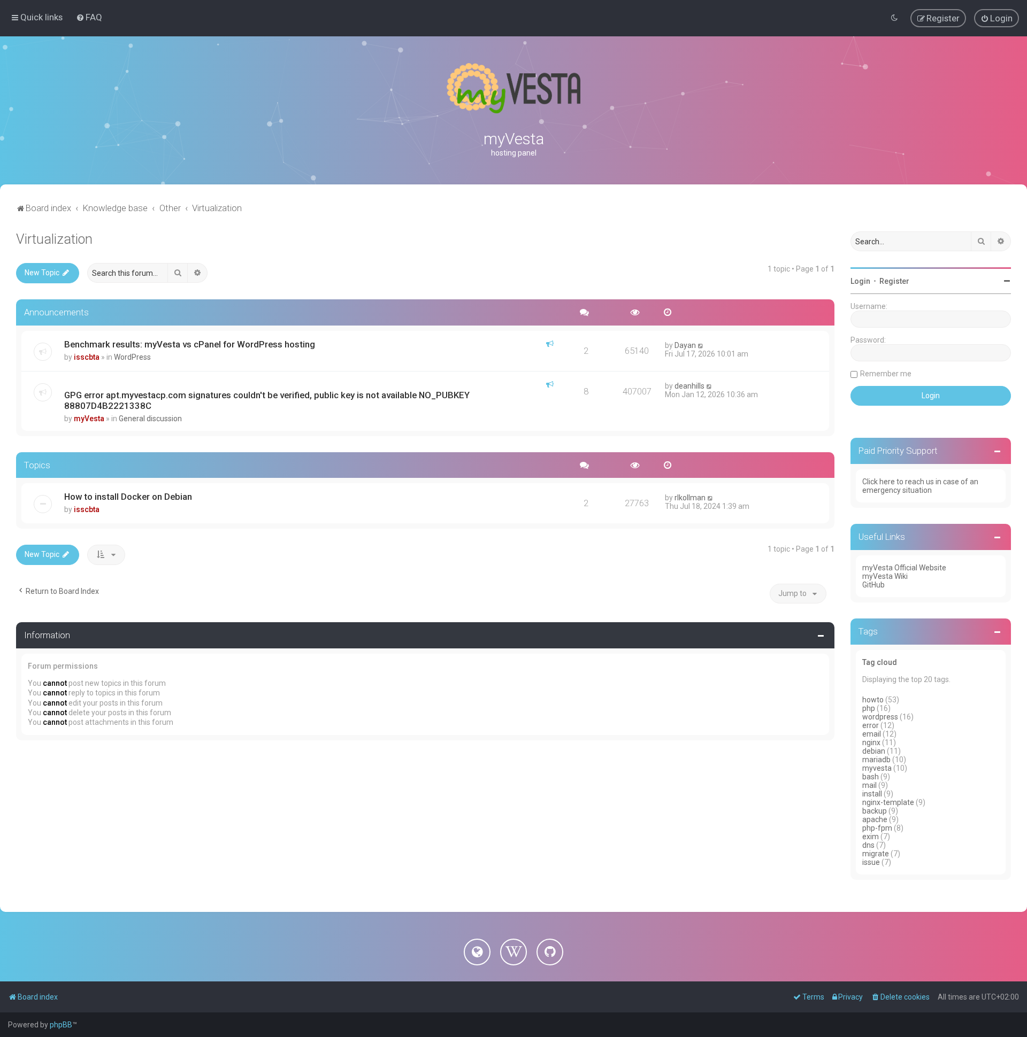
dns (868, 845)
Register (894, 281)
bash (870, 776)
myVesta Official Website (904, 567)
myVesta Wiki (885, 576)
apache (874, 819)
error (870, 725)
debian (873, 751)
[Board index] (513, 88)
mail (869, 785)
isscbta (86, 357)
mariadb (876, 759)
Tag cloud (879, 662)
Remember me (885, 373)
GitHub (873, 585)
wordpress (880, 717)
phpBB (61, 1024)
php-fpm (877, 828)
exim (870, 836)
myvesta (877, 768)
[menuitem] (89, 17)
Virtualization (54, 239)
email (871, 734)
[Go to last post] (701, 345)
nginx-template (888, 802)
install (872, 794)
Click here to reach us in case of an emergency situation (920, 485)
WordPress (132, 357)
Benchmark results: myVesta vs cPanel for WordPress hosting (189, 344)
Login (860, 281)
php (868, 708)
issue (871, 862)
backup (874, 811)
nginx (871, 742)
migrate (875, 853)
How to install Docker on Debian (128, 496)
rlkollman (690, 497)
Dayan (685, 345)
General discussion (150, 418)
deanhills (689, 386)
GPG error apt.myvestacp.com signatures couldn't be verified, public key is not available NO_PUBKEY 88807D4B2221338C (267, 400)
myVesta (89, 418)
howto (873, 699)
